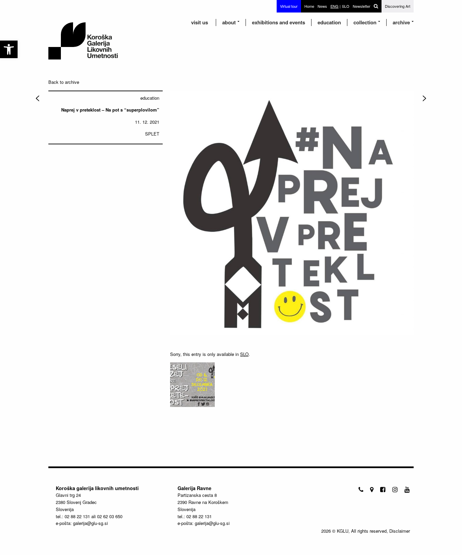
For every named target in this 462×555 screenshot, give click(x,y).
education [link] (329, 22)
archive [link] (401, 22)
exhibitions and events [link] (278, 22)
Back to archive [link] (63, 82)
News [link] (322, 6)
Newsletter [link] (361, 6)
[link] (9, 49)
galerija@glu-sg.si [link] (90, 523)
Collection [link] (364, 22)
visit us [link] (199, 22)
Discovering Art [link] (397, 6)
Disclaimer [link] (399, 531)
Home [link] (309, 6)
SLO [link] (244, 354)
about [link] (229, 22)
